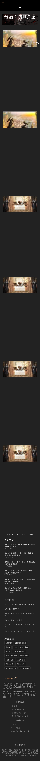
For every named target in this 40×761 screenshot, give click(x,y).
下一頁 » (30, 535)
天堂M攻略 (9, 664)
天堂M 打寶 (10, 660)
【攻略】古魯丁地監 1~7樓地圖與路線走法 (19, 614)
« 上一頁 (10, 535)
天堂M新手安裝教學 (11, 609)
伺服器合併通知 (20, 643)
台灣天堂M (24, 647)
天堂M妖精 (24, 655)
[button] (20, 7)
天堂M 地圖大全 (11, 655)
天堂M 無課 (21, 664)
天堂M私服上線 (11, 668)
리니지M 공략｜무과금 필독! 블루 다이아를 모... (19, 626)
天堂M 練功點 (24, 668)
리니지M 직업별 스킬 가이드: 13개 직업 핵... (19, 631)
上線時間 (9, 643)
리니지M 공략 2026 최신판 (13, 620)
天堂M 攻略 (21, 660)
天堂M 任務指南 (19, 651)
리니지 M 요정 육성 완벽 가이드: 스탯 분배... (19, 604)
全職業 (8, 647)
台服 (15, 647)
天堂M (8, 651)
